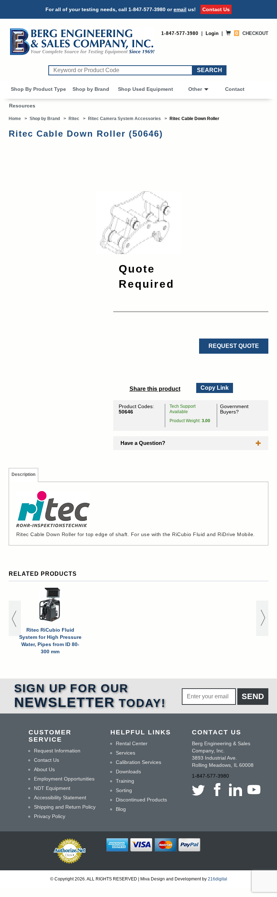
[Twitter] (199, 789)
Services (125, 753)
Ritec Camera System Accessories (124, 118)
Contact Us (216, 9)
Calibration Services (138, 762)
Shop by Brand (90, 89)
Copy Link (214, 387)
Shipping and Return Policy (65, 807)
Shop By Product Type (38, 89)
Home (15, 118)
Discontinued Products (141, 800)
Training (125, 781)
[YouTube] (254, 789)
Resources (22, 106)
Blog (121, 809)
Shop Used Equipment (145, 89)
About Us (44, 769)
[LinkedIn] (235, 789)
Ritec (74, 118)
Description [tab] (23, 474)
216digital (217, 878)
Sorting (124, 790)
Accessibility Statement (60, 797)
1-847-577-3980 (147, 9)
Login (212, 33)
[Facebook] (217, 789)
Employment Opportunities (64, 779)
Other (195, 89)
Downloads (128, 771)
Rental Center (132, 743)
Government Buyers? (234, 409)
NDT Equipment (52, 788)
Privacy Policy (49, 816)
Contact (235, 89)
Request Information (57, 751)
